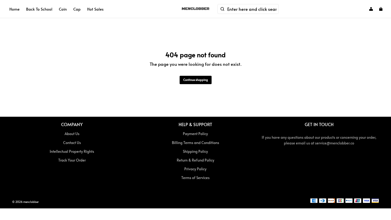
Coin (63, 9)
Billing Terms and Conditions (195, 142)
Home (14, 9)
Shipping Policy (195, 151)
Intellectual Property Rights (72, 151)
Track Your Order (72, 160)
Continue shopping (195, 80)
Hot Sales (95, 9)
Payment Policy (195, 133)
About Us (72, 133)
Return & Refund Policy (195, 160)
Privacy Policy (195, 168)
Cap (77, 9)
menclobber (31, 202)
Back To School (39, 9)
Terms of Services (195, 177)
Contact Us (72, 142)
